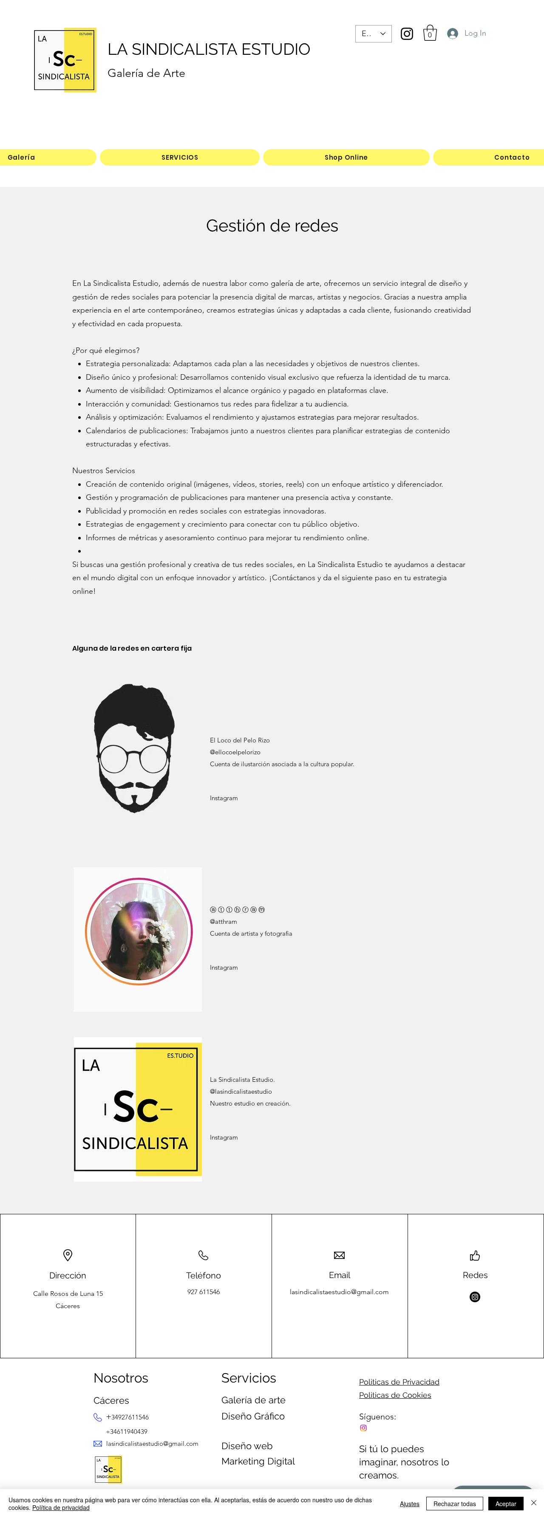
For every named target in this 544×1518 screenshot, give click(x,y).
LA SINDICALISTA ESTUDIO (209, 49)
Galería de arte (253, 1399)
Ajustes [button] (409, 1503)
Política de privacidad (61, 1507)
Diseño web (247, 1445)
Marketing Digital (258, 1461)
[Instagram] (407, 33)
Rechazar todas (455, 1503)
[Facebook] (363, 1428)
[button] (430, 33)
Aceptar (506, 1503)
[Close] (534, 1503)
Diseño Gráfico (253, 1416)
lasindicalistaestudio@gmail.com (339, 1292)
